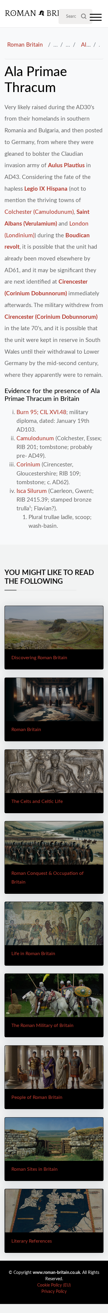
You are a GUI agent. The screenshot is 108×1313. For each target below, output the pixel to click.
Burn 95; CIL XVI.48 (41, 412)
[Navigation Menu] (96, 19)
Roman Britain (25, 45)
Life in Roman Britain (33, 953)
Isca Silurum (31, 491)
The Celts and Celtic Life (37, 801)
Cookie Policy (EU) (54, 1285)
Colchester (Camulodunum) (39, 212)
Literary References (31, 1241)
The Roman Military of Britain (42, 1025)
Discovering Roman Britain (39, 657)
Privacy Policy (54, 1292)
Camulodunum (35, 438)
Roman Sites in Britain (34, 1169)
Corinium (28, 465)
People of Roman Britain (36, 1097)
